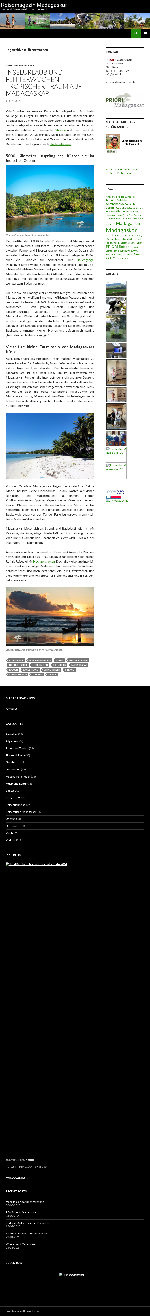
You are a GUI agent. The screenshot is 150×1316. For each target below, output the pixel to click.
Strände (60, 130)
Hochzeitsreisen (60, 144)
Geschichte (13, 762)
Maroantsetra (125, 235)
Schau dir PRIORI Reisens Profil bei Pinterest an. (122, 171)
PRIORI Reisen (117, 246)
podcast (11, 790)
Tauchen (37, 674)
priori (140, 242)
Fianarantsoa (114, 215)
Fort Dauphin (135, 215)
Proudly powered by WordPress (22, 1311)
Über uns (11, 818)
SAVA (134, 250)
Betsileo (130, 208)
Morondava (121, 239)
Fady (127, 211)
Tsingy (118, 254)
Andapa (122, 196)
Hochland (138, 218)
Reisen (134, 246)
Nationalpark (135, 239)
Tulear (137, 254)
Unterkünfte (13, 825)
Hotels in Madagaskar (19, 1166)
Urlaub (52, 674)
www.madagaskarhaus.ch (120, 82)
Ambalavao (111, 196)
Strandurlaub (18, 674)
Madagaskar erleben (20, 65)
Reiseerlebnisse (15, 804)
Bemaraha (120, 208)
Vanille (109, 258)
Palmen (13, 669)
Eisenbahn (111, 211)
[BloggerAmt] (117, 500)
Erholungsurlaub (40, 660)
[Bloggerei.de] (113, 496)
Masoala (110, 239)
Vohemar (118, 257)
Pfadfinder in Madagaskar (21, 1212)
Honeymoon (40, 665)
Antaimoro (111, 200)
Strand (69, 669)
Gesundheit (127, 218)
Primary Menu (145, 33)
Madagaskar (79, 665)
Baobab (110, 207)
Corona (140, 208)
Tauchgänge (85, 260)
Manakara (112, 235)
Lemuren (110, 224)
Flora (125, 215)
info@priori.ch (113, 74)
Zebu (126, 258)
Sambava (125, 250)
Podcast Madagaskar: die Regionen (27, 1222)
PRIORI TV (13, 797)
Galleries (13, 855)
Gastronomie (113, 218)
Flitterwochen (78, 660)
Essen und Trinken (17, 748)
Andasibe (131, 196)
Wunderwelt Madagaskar (21, 1244)
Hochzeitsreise (18, 665)
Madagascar (128, 223)
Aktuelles (12, 708)
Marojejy (137, 235)
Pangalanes (112, 242)
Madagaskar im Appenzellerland (25, 1201)
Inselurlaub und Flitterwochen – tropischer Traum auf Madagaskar (44, 82)
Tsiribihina (128, 254)
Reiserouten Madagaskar (21, 811)
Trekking (110, 254)
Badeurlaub (16, 660)
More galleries (17, 1177)
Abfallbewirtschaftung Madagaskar (27, 1233)
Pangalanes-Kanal (127, 242)
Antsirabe (130, 204)
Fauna (134, 211)
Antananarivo (115, 204)
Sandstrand (30, 669)
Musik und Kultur (16, 783)
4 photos (30, 1159)
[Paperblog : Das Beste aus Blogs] (115, 491)
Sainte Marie (112, 250)
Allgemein (12, 741)
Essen (121, 211)
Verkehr (11, 840)
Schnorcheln (52, 669)
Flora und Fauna (15, 755)
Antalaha (121, 200)
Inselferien (59, 665)
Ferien (59, 660)
